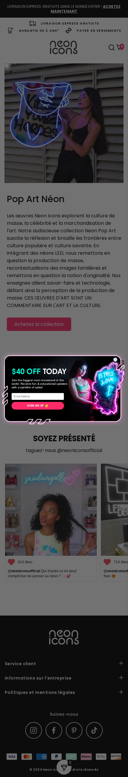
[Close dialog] (115, 359)
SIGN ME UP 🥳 (38, 405)
